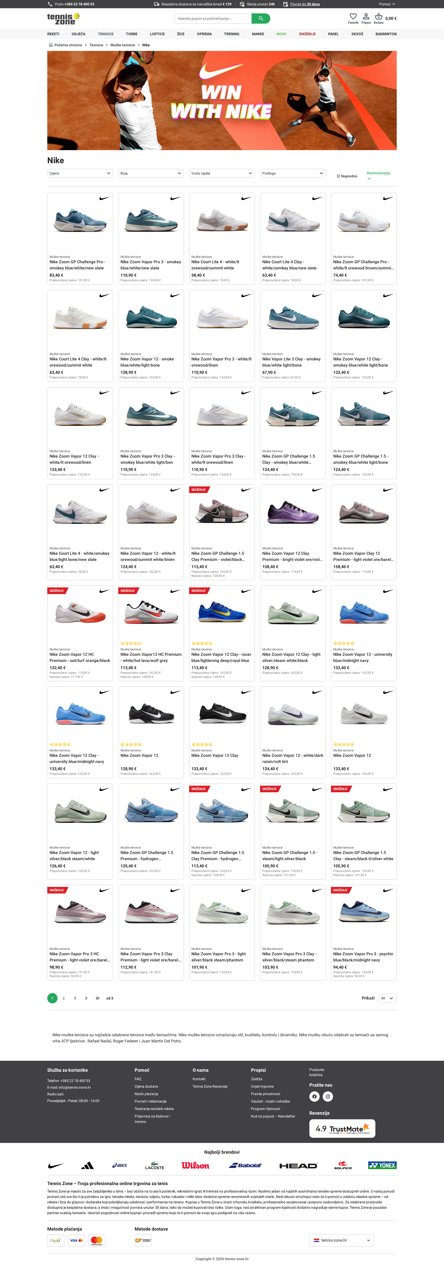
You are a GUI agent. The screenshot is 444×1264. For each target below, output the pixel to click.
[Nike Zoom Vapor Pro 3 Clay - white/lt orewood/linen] (222, 415)
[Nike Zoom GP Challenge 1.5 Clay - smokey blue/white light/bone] (292, 415)
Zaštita (256, 1079)
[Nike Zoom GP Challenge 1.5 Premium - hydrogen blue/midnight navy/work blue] (151, 811)
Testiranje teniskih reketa (154, 1109)
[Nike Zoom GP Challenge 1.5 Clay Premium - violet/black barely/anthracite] (222, 512)
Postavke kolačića (314, 1072)
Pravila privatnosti (265, 1094)
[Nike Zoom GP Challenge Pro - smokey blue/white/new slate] (80, 221)
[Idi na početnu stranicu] (63, 18)
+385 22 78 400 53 (79, 4)
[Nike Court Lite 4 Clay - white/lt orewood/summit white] (80, 318)
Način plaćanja (146, 1094)
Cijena (54, 173)
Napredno (349, 176)
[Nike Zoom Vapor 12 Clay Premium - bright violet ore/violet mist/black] (292, 512)
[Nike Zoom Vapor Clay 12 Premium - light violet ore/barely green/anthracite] (363, 512)
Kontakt (199, 1079)
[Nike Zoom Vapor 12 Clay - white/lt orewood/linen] (80, 415)
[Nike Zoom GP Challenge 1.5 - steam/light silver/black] (292, 811)
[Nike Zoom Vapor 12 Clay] (222, 714)
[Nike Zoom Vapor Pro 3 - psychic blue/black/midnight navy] (363, 913)
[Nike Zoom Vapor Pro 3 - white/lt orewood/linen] (222, 318)
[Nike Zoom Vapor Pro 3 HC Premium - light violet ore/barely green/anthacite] (80, 913)
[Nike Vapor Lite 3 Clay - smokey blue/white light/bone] (292, 318)
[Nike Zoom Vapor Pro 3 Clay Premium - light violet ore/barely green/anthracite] (151, 913)
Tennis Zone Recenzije (210, 1086)
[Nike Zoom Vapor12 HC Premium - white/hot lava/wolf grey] (151, 613)
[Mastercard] (96, 1240)
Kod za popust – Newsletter (273, 1116)
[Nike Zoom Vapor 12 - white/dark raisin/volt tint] (292, 714)
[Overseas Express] (143, 1240)
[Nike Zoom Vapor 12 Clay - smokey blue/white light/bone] (363, 318)
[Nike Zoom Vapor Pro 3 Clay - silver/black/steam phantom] (292, 913)
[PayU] (55, 1240)
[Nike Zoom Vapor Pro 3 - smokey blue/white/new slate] (151, 221)
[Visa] (76, 1240)
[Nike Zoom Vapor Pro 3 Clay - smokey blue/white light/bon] (151, 415)
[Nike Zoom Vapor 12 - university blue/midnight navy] (363, 613)
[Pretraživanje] (261, 18)
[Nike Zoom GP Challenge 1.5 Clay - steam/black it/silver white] (363, 811)
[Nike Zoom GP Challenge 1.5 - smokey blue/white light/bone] (363, 415)
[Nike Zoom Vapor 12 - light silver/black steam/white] (80, 811)
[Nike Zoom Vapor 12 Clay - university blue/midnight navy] (80, 714)
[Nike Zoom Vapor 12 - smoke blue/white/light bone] (151, 318)
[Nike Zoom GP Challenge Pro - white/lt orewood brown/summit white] (363, 221)
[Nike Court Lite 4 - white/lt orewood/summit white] (222, 221)
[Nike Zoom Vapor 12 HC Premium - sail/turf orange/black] (80, 613)
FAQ (138, 1079)
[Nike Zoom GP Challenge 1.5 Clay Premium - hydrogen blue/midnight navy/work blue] (222, 811)
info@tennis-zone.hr (75, 1087)
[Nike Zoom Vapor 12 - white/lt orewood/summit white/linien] (151, 512)
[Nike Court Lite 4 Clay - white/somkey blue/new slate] (292, 221)
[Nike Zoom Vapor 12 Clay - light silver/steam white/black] (292, 613)
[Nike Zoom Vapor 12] (151, 714)
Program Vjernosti (265, 1109)
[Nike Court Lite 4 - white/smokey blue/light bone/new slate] (80, 512)
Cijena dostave (146, 1086)
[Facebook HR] (314, 1096)
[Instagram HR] (328, 1096)
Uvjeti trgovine (262, 1086)
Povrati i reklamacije (150, 1101)
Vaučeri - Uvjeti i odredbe (270, 1101)
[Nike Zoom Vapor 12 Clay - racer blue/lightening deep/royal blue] (222, 613)
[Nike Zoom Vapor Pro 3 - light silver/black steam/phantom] (222, 913)
